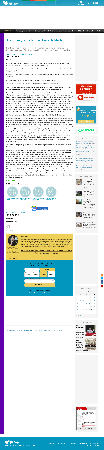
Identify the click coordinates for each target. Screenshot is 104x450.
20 (86, 306)
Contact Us (95, 443)
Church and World (41, 3)
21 (89, 306)
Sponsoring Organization (71, 443)
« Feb (77, 315)
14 (89, 303)
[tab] (81, 408)
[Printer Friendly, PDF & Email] (10, 180)
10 (77, 303)
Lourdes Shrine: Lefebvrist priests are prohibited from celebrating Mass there (89, 193)
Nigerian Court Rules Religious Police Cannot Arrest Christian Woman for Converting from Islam (85, 167)
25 (80, 309)
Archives (31, 54)
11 (80, 303)
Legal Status (82, 443)
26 (83, 309)
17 (77, 306)
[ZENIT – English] (12, 3)
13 (86, 303)
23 (94, 306)
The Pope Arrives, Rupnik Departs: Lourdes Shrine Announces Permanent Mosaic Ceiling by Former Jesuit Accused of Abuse (89, 182)
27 (86, 309)
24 (77, 309)
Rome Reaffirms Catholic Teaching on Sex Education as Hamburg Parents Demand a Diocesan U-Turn (89, 225)
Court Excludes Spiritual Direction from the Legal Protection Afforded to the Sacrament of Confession (85, 147)
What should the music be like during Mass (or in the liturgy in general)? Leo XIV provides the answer (89, 215)
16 (94, 303)
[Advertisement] (52, 17)
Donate (58, 3)
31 (77, 312)
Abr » (81, 315)
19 (83, 306)
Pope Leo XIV (26, 3)
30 (94, 309)
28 (89, 309)
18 (80, 306)
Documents (51, 3)
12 (83, 303)
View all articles (11, 231)
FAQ (56, 443)
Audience (60, 443)
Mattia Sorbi (23, 54)
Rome (32, 3)
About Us (51, 443)
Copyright (88, 443)
